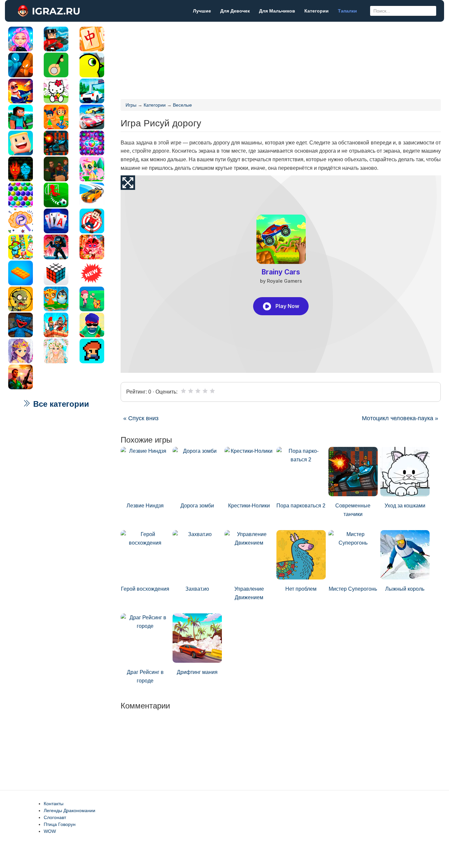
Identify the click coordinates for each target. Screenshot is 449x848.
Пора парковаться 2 (300, 505)
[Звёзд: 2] (190, 391)
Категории (316, 10)
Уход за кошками (405, 505)
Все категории (60, 403)
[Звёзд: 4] (205, 391)
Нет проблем (301, 589)
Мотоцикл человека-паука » (400, 418)
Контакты (53, 803)
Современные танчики (352, 510)
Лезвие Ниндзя (145, 505)
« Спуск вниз (140, 418)
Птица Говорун (60, 824)
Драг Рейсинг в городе (145, 676)
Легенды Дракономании (69, 810)
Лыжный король (404, 589)
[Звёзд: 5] (212, 391)
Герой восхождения (145, 589)
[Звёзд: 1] (183, 391)
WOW (50, 831)
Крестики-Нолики (249, 505)
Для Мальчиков (277, 10)
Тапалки (347, 10)
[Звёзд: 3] (198, 391)
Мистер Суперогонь (353, 589)
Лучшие (202, 10)
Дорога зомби (197, 505)
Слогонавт (55, 817)
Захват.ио (197, 589)
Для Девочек (235, 10)
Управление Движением (249, 593)
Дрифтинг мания (197, 672)
